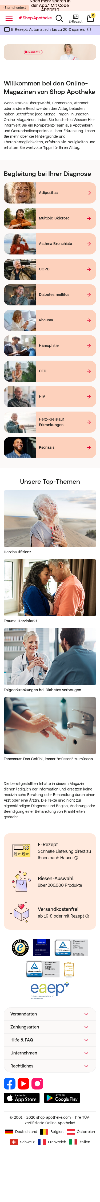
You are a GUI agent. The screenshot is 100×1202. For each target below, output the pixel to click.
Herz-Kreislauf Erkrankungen (51, 422)
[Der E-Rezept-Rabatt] (89, 30)
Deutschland (26, 1132)
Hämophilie (49, 345)
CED (42, 371)
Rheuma (46, 320)
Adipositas (48, 193)
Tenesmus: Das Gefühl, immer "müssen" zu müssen (48, 759)
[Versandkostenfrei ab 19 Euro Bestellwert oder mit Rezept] (87, 916)
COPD (44, 269)
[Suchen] (59, 18)
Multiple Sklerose (54, 218)
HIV (42, 396)
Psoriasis (46, 447)
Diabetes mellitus (54, 294)
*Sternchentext (14, 8)
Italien (84, 1142)
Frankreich (57, 1142)
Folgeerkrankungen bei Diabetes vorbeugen (42, 690)
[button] (50, 1014)
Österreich (86, 1132)
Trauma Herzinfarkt (20, 621)
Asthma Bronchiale (55, 243)
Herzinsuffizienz (17, 552)
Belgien (56, 1132)
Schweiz (27, 1142)
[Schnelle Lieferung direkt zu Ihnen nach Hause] (76, 858)
